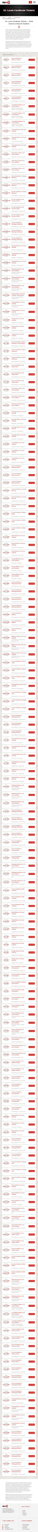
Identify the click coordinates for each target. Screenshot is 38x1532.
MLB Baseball (17, 17)
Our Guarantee (26, 1529)
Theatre (24, 1514)
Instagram (7, 1527)
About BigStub (26, 1524)
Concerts (25, 1513)
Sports (9, 17)
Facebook (7, 1524)
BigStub (8, 1509)
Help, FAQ (25, 1527)
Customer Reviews (9, 1529)
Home (4, 17)
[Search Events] (30, 2)
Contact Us (25, 1526)
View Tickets (31, 59)
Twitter (6, 1526)
